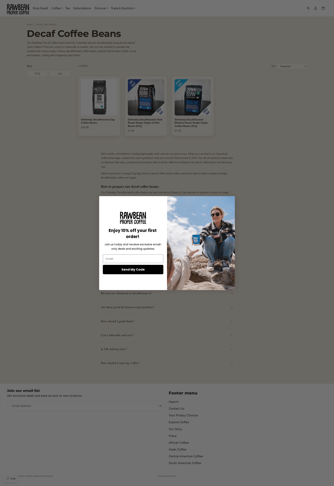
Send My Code (133, 269)
